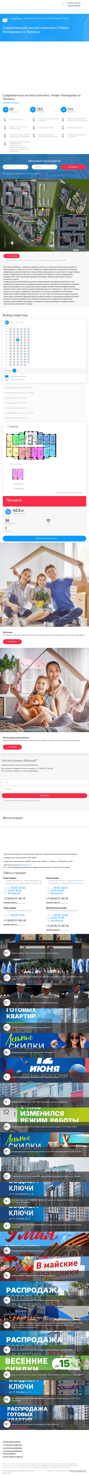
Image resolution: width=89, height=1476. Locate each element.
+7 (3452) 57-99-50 (73, 3)
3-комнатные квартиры (12, 1451)
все (7, 322)
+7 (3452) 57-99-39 (14, 920)
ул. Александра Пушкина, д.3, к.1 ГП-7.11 (19, 393)
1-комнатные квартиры (12, 1445)
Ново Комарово (9, 1453)
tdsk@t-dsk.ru (25, 865)
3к (22, 322)
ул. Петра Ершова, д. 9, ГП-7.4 (15, 403)
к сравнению (19, 488)
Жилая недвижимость (12, 1442)
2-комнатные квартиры (12, 1448)
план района (11, 256)
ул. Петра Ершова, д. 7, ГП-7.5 (15, 398)
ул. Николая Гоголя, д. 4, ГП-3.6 (16, 408)
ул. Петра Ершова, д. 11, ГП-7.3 (16, 418)
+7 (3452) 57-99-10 (14, 898)
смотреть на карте (11, 102)
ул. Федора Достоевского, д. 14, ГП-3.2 (19, 413)
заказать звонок (74, 5)
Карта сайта (7, 1473)
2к (17, 322)
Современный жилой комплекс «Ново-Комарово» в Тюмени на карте (36, 260)
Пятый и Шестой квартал (13, 1456)
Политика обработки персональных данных (18, 1470)
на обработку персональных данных (23, 173)
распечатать (18, 484)
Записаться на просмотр (46, 538)
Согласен (9, 173)
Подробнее (12, 641)
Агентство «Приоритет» (78, 1471)
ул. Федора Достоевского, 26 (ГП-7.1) (18, 388)
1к (12, 322)
